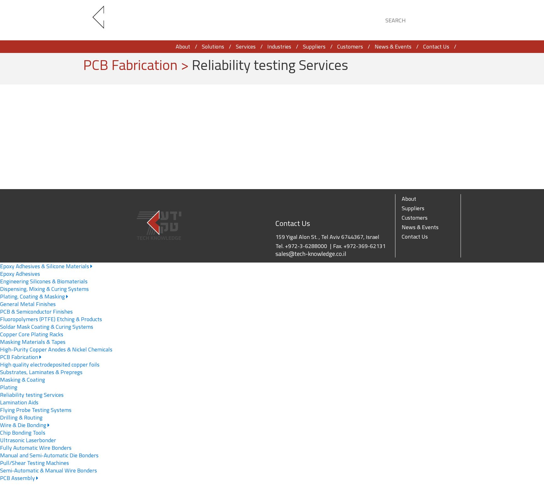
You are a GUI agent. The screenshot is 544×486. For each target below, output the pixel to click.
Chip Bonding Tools (22, 432)
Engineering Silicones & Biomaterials (44, 281)
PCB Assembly (18, 478)
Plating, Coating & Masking (33, 296)
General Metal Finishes (28, 304)
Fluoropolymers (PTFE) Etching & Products (51, 319)
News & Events (393, 46)
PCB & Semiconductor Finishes (36, 311)
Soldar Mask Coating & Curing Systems (46, 326)
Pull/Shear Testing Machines (34, 463)
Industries (279, 46)
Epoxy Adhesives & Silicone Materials (45, 266)
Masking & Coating (22, 379)
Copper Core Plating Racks (31, 334)
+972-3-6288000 (306, 246)
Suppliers (314, 46)
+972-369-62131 (364, 246)
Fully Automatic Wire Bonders (35, 447)
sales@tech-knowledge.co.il (310, 253)
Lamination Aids (19, 402)
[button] (450, 19)
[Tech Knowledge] (103, 20)
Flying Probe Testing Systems (35, 410)
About (183, 46)
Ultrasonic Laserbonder (28, 440)
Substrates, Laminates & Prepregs (41, 372)
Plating (8, 387)
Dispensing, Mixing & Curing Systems (44, 289)
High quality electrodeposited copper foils (49, 364)
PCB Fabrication (19, 357)
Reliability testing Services (32, 395)
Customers (350, 46)
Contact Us (436, 46)
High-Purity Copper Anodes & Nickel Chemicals (56, 349)
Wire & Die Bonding (24, 425)
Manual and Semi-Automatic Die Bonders (49, 455)
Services (246, 46)
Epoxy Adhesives (20, 273)
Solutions (213, 46)
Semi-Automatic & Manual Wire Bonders (48, 470)
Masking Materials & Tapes (32, 342)
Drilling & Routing (21, 417)
